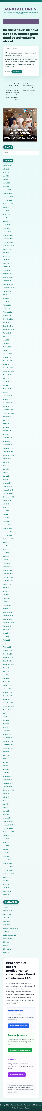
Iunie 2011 (6, 800)
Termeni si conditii (16, 1105)
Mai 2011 (6, 804)
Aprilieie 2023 (7, 305)
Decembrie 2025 (8, 193)
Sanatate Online (21, 9)
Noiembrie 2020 (8, 406)
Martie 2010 (6, 853)
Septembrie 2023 (8, 288)
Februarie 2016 (7, 605)
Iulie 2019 (6, 462)
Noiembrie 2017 (8, 532)
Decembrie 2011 (8, 780)
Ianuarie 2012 (7, 776)
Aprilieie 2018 (7, 514)
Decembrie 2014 (8, 654)
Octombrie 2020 (8, 410)
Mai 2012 (6, 762)
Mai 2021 (6, 385)
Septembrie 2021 (8, 371)
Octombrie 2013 (8, 703)
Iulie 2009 (6, 881)
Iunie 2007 (6, 895)
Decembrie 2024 (8, 235)
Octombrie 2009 (8, 870)
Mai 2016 (6, 595)
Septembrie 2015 (8, 622)
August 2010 (7, 835)
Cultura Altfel (7, 914)
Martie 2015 (6, 643)
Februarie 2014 (7, 689)
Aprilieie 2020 (7, 431)
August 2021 (7, 375)
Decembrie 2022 (8, 319)
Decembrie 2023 (8, 277)
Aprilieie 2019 (7, 472)
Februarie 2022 (7, 354)
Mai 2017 (6, 553)
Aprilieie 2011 (7, 807)
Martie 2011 (6, 811)
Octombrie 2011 (8, 786)
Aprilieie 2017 (7, 556)
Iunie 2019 (6, 465)
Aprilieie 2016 (7, 598)
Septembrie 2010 (8, 832)
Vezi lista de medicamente (18, 1025)
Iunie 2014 (6, 675)
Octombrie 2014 (8, 661)
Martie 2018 (6, 518)
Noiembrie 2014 (8, 657)
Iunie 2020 (6, 424)
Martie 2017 (6, 560)
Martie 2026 (6, 183)
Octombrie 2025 (8, 200)
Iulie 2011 (6, 797)
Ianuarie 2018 (7, 525)
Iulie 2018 (6, 504)
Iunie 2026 (6, 172)
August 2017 (7, 542)
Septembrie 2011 (8, 790)
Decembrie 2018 (8, 486)
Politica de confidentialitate (32, 1105)
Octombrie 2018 (8, 493)
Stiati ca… (6, 942)
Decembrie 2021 (8, 361)
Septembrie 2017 (8, 539)
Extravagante (7, 924)
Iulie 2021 (6, 378)
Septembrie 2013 (8, 706)
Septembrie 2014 (8, 664)
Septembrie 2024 (8, 246)
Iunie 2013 (6, 717)
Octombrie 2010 (8, 828)
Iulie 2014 (6, 671)
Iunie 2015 (6, 633)
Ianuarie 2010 (7, 860)
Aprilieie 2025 (7, 221)
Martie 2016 (6, 602)
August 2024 (7, 249)
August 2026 (7, 165)
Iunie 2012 (6, 759)
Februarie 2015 (7, 647)
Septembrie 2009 (8, 874)
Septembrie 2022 (8, 329)
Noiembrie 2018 (8, 490)
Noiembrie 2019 (8, 448)
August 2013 (7, 710)
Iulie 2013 (6, 713)
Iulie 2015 (6, 629)
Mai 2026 (6, 176)
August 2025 (7, 207)
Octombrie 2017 (8, 535)
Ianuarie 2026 (7, 190)
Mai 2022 (6, 343)
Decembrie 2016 (8, 570)
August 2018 (7, 500)
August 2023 (7, 291)
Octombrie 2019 (8, 452)
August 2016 (7, 584)
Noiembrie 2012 (8, 741)
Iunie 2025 (6, 214)
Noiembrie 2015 (8, 616)
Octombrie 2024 (8, 242)
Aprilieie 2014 (7, 682)
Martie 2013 (6, 727)
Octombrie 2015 (8, 619)
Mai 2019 (6, 469)
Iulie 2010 (6, 839)
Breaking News (17, 71)
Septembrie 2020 (8, 413)
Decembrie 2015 (8, 612)
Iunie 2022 (6, 340)
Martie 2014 (6, 685)
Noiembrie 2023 (8, 281)
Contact (27, 1108)
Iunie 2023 (6, 298)
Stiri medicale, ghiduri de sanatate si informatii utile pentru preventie (21, 12)
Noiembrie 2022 (8, 322)
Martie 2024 (6, 267)
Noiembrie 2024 (8, 239)
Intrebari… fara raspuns (10, 928)
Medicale (6, 931)
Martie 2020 (6, 434)
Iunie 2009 (6, 884)
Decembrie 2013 (8, 696)
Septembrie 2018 (8, 497)
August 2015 (7, 626)
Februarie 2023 (7, 312)
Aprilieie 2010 (7, 849)
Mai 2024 (6, 260)
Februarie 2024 (7, 270)
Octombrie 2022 (8, 326)
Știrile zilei (6, 952)
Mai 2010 (6, 846)
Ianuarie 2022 (7, 357)
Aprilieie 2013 (7, 724)
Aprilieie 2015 (7, 640)
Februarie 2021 (7, 396)
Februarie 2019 (7, 479)
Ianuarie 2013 (7, 734)
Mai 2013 (6, 720)
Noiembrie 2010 (8, 825)
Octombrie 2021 (8, 368)
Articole (5, 907)
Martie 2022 (6, 350)
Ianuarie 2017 (7, 567)
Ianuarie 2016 (7, 609)
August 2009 (7, 877)
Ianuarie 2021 (7, 399)
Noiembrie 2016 (8, 574)
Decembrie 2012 (8, 738)
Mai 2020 (6, 427)
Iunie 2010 (6, 842)
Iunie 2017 (6, 549)
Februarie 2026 (7, 186)
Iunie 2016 (6, 591)
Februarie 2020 (7, 438)
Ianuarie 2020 (7, 441)
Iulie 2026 (6, 169)
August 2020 (7, 417)
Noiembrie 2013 (8, 699)
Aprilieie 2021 (7, 389)
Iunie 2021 (6, 382)
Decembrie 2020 (8, 403)
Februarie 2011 (7, 814)
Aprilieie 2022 (7, 347)
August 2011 (7, 793)
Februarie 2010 (7, 856)
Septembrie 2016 (8, 581)
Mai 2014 (6, 678)
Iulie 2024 (6, 253)
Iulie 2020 (6, 420)
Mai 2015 (6, 636)
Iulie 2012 (6, 755)
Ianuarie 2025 (7, 232)
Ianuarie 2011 (7, 818)
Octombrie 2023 (8, 284)
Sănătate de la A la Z (9, 938)
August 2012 (7, 752)
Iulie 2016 (6, 588)
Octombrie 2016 (8, 577)
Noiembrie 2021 (8, 364)
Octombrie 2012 (8, 745)
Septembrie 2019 (8, 455)
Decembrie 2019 (8, 445)
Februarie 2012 (7, 773)
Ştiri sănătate (7, 949)
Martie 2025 (6, 225)
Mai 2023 (6, 301)
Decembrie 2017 (8, 528)
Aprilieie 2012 (7, 766)
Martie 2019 (6, 476)
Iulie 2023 (6, 295)
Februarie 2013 (7, 731)
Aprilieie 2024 (7, 263)
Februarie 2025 (7, 228)
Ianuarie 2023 (7, 315)
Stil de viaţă (6, 945)
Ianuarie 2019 (7, 483)
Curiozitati (6, 918)
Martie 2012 (6, 769)
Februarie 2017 (7, 563)
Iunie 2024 (6, 256)
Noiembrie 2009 (8, 867)
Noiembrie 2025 (8, 197)
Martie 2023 (6, 308)
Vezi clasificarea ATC (17, 1074)
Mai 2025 (6, 218)
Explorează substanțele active (20, 1050)
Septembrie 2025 (8, 204)
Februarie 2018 (7, 521)
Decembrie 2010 (8, 821)
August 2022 (7, 333)
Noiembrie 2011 (8, 783)
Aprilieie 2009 (7, 891)
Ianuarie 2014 (7, 692)
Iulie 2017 (6, 546)
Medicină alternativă (9, 935)
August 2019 (7, 459)
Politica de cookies (17, 1108)
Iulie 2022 (6, 336)
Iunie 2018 (6, 507)
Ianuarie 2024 (7, 274)
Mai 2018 (6, 511)
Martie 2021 (6, 392)
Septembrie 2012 (8, 748)
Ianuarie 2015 (7, 650)
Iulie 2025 (6, 211)
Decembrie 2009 (8, 863)
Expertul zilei (7, 921)
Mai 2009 (6, 888)
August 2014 (7, 668)
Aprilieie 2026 (7, 179)
